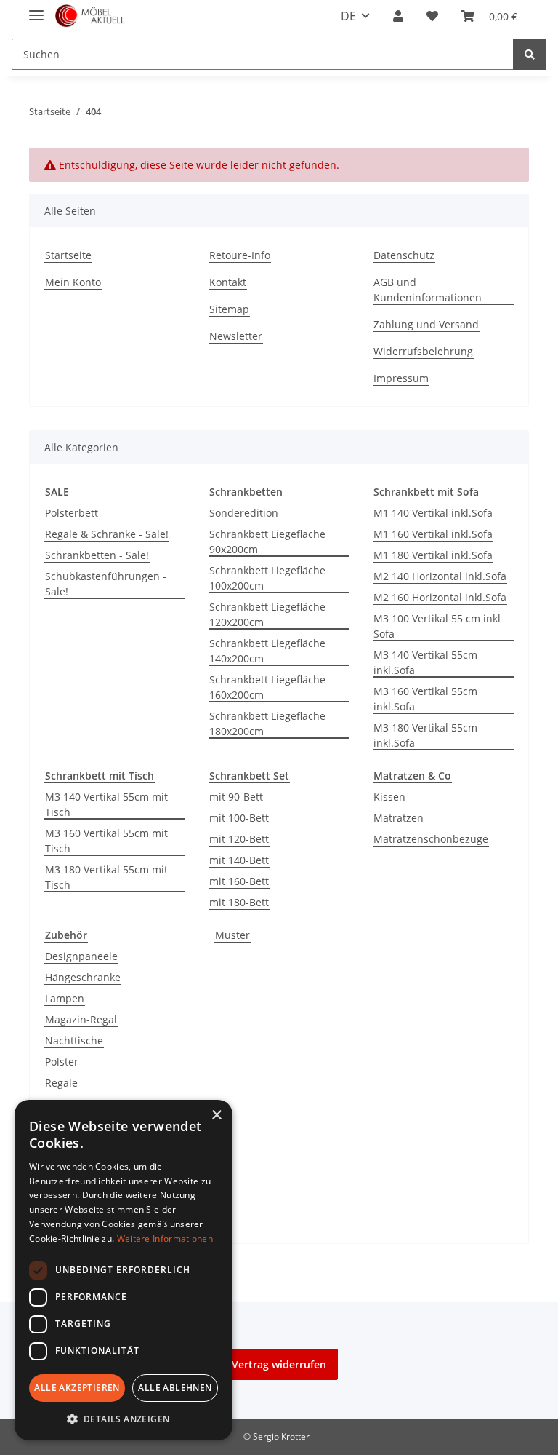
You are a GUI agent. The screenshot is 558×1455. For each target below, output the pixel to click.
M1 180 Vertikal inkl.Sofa (433, 555)
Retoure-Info (239, 255)
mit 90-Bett (236, 797)
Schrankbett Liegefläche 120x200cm (267, 614)
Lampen (64, 998)
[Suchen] (529, 54)
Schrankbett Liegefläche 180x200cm (267, 723)
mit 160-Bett (239, 881)
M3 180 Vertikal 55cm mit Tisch (106, 877)
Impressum (401, 378)
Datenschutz (403, 255)
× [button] (216, 1115)
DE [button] (348, 16)
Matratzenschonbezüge (430, 839)
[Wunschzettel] (432, 16)
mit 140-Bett (239, 860)
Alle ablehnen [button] (174, 1387)
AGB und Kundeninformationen (427, 289)
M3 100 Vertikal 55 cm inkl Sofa (437, 626)
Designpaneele (81, 956)
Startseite (68, 255)
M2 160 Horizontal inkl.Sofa (439, 597)
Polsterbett (71, 513)
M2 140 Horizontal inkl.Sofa (439, 576)
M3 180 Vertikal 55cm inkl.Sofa (425, 735)
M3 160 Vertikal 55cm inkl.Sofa (425, 698)
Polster (61, 1062)
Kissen (389, 797)
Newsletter (235, 336)
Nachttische (74, 1040)
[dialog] (123, 1270)
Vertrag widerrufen (279, 1364)
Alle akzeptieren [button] (76, 1387)
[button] (398, 16)
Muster (232, 935)
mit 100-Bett (239, 818)
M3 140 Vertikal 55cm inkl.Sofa (425, 662)
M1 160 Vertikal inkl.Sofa (433, 534)
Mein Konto (73, 282)
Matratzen (398, 818)
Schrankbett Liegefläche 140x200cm (267, 650)
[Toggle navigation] (36, 9)
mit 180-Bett (239, 902)
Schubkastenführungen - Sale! (105, 583)
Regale (61, 1083)
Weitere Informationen (165, 1238)
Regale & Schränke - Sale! (107, 534)
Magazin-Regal (81, 1019)
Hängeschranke (83, 977)
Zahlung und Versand (426, 324)
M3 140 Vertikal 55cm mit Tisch (106, 804)
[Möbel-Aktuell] (90, 16)
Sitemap (229, 309)
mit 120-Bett (239, 839)
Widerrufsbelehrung (423, 351)
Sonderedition (243, 513)
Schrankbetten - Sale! (97, 555)
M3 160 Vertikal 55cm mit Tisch (106, 840)
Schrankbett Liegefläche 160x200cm (267, 687)
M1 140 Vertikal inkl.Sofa (433, 513)
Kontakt (227, 282)
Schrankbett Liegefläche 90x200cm (267, 541)
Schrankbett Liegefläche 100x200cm (267, 577)
